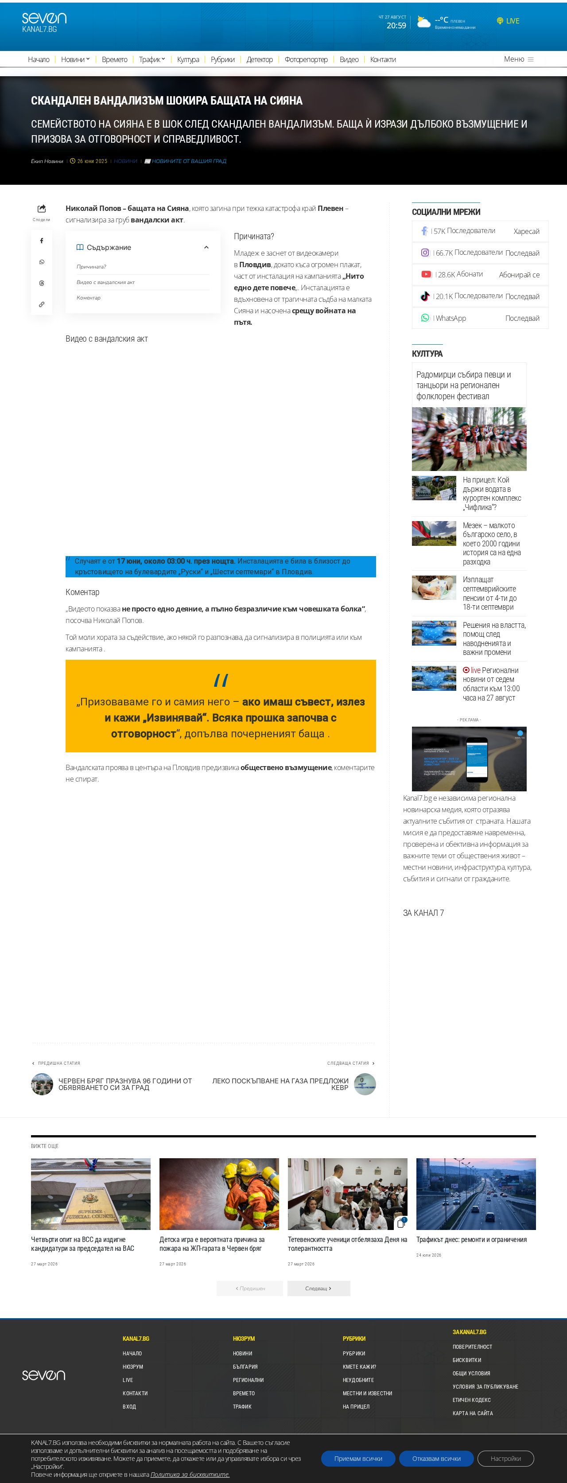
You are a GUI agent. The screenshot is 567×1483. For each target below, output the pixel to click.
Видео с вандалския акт (106, 282)
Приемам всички (358, 1458)
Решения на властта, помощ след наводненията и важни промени (494, 638)
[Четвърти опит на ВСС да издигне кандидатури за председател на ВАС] (91, 1194)
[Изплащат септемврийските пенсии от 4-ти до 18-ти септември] (434, 588)
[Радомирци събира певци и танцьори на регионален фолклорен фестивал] (469, 439)
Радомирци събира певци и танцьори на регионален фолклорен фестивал (463, 385)
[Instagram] (480, 253)
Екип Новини (47, 161)
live (512, 21)
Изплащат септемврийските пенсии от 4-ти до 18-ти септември (490, 593)
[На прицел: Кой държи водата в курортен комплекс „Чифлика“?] (434, 488)
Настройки (506, 1458)
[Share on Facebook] (41, 240)
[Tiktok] (480, 296)
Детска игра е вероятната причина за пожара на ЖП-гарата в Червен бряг (212, 1244)
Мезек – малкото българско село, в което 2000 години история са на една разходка (492, 543)
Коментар (89, 297)
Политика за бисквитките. (190, 1474)
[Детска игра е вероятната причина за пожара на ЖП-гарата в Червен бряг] (219, 1194)
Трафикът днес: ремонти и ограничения (471, 1239)
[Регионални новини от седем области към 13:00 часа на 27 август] (434, 678)
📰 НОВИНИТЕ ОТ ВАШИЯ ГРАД (185, 161)
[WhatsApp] (480, 318)
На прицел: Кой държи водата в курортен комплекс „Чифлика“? (492, 493)
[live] (500, 20)
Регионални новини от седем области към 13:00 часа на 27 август (491, 684)
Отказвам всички (436, 1458)
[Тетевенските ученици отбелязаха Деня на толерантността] (348, 1194)
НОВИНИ (125, 161)
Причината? (91, 266)
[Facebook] (480, 231)
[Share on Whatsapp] (41, 261)
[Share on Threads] (41, 283)
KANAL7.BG (39, 29)
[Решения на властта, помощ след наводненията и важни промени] (434, 633)
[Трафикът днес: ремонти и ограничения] (476, 1194)
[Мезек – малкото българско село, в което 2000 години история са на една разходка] (434, 533)
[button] (41, 304)
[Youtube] (480, 274)
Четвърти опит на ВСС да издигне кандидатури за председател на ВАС (82, 1244)
